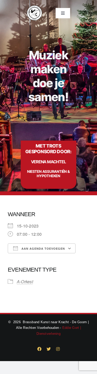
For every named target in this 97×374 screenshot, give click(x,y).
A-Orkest (25, 281)
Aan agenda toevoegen (42, 248)
